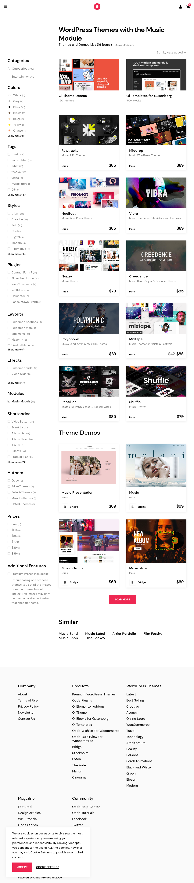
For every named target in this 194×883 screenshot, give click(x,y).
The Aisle (79, 765)
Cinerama (79, 777)
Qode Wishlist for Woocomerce (96, 731)
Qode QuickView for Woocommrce (87, 739)
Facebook (79, 819)
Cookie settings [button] (47, 867)
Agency (132, 712)
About (22, 694)
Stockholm (80, 753)
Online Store (135, 718)
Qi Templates (82, 725)
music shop (68, 638)
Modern (132, 785)
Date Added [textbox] (175, 52)
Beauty (131, 749)
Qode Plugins (82, 700)
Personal (132, 755)
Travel (130, 731)
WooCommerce (138, 725)
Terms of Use (28, 700)
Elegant (132, 779)
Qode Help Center (86, 807)
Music (65, 165)
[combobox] (168, 52)
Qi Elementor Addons (88, 706)
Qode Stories (28, 825)
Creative (132, 706)
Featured (25, 807)
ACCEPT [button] (22, 867)
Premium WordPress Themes (94, 694)
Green (131, 773)
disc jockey (95, 638)
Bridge (74, 506)
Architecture (136, 743)
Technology (134, 737)
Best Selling (135, 700)
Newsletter (26, 712)
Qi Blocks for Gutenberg (90, 718)
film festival (153, 634)
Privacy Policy (28, 706)
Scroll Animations (139, 761)
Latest (131, 694)
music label (95, 634)
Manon (77, 771)
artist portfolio (124, 634)
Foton (76, 759)
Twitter (77, 825)
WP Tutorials (27, 819)
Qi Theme (79, 712)
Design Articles (29, 813)
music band (68, 634)
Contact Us (26, 718)
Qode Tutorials (83, 813)
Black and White (138, 767)
